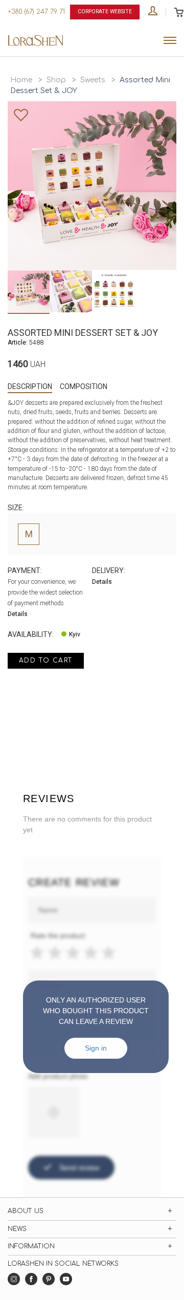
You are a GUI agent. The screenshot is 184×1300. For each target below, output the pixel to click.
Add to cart (46, 660)
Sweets (92, 80)
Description (30, 386)
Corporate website (105, 11)
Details (18, 614)
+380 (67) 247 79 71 (36, 11)
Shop (56, 80)
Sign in (96, 1048)
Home (21, 80)
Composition (83, 386)
